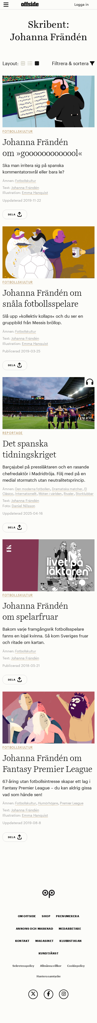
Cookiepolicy (76, 965)
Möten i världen (50, 494)
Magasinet (44, 940)
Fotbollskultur (17, 131)
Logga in (81, 4)
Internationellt (26, 494)
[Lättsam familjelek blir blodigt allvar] (48, 717)
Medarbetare (70, 928)
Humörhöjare (48, 803)
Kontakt (22, 940)
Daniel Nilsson (23, 506)
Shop (46, 916)
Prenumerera (67, 916)
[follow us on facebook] (48, 994)
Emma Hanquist (35, 192)
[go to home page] (30, 4)
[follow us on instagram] (63, 994)
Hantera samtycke (49, 976)
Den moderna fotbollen (32, 489)
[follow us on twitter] (33, 994)
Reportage (12, 433)
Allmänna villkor (50, 965)
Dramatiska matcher (67, 489)
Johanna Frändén (25, 187)
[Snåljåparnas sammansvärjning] (48, 252)
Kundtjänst (48, 953)
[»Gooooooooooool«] (48, 101)
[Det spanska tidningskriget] (48, 403)
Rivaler (69, 494)
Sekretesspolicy (23, 965)
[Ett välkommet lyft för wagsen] (48, 565)
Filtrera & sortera (71, 63)
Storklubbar (85, 494)
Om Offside (27, 916)
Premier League (71, 803)
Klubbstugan (70, 940)
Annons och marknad (34, 928)
